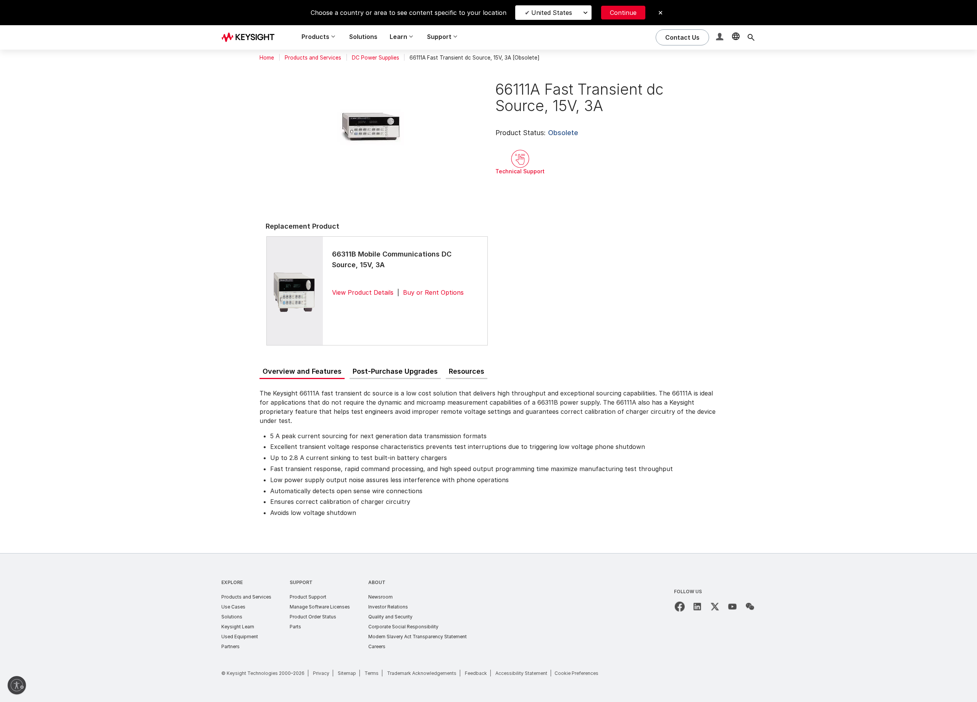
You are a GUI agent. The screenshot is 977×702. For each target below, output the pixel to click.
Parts (295, 626)
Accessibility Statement (521, 673)
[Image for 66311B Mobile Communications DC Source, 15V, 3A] (294, 291)
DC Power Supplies (375, 58)
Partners (230, 646)
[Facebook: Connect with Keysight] (679, 606)
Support (301, 582)
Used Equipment (239, 636)
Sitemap (347, 673)
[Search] (751, 37)
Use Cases (233, 607)
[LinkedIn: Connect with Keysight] (697, 606)
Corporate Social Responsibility (403, 626)
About (376, 582)
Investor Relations (388, 607)
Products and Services (313, 58)
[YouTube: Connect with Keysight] (732, 606)
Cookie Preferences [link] (576, 673)
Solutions (363, 36)
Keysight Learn (237, 626)
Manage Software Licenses (320, 607)
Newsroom (380, 597)
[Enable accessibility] (17, 685)
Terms (371, 673)
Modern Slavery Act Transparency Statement (417, 636)
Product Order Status (313, 617)
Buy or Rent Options (433, 292)
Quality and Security (390, 617)
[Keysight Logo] (250, 37)
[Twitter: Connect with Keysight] (715, 606)
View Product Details (362, 292)
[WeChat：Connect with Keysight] (750, 606)
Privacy (321, 673)
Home (267, 58)
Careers (376, 646)
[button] (720, 38)
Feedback (476, 673)
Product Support (308, 597)
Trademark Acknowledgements (421, 673)
